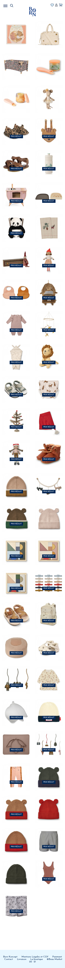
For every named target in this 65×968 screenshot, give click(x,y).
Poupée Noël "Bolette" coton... (49, 255)
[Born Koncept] (32, 11)
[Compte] (56, 5)
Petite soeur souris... (48, 94)
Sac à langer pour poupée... (49, 29)
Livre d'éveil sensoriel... (16, 29)
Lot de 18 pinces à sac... (48, 578)
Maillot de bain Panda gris (16, 901)
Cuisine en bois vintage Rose (16, 191)
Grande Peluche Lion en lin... (49, 352)
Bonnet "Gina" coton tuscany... (16, 804)
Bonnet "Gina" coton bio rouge (48, 804)
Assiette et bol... (49, 191)
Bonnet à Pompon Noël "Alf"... (48, 417)
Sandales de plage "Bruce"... (16, 610)
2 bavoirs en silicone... (16, 288)
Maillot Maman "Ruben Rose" (48, 869)
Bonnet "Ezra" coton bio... (16, 481)
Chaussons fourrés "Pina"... (49, 449)
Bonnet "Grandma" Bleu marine (49, 707)
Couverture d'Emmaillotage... (16, 352)
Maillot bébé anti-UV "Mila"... (48, 384)
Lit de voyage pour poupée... (16, 62)
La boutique (36, 959)
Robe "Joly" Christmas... (48, 675)
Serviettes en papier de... (49, 223)
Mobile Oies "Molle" (49, 320)
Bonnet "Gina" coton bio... (48, 772)
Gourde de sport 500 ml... (49, 158)
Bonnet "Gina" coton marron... (16, 514)
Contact (8, 959)
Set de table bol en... (16, 740)
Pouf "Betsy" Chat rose (16, 643)
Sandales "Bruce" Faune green (16, 384)
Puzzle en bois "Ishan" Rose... (49, 546)
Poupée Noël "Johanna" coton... (16, 449)
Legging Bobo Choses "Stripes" (16, 772)
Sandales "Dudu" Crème (49, 643)
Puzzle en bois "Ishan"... (16, 546)
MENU (22, 5)
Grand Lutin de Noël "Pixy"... (16, 255)
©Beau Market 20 (45, 960)
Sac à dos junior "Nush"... (49, 610)
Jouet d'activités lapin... (49, 288)
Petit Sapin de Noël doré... (16, 417)
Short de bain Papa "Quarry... (49, 836)
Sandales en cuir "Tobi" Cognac (16, 158)
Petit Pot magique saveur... (49, 62)
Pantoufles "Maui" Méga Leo (16, 126)
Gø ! (16, 40)
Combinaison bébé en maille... (16, 320)
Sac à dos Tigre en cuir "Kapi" (48, 126)
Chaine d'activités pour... (49, 481)
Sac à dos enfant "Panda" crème (16, 223)
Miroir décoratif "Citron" (16, 707)
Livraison (21, 959)
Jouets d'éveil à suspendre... (16, 675)
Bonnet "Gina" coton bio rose (48, 514)
